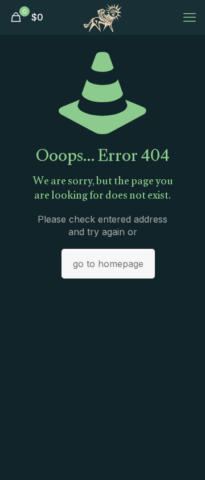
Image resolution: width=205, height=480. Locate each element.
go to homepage (108, 263)
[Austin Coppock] (102, 17)
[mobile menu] (189, 17)
